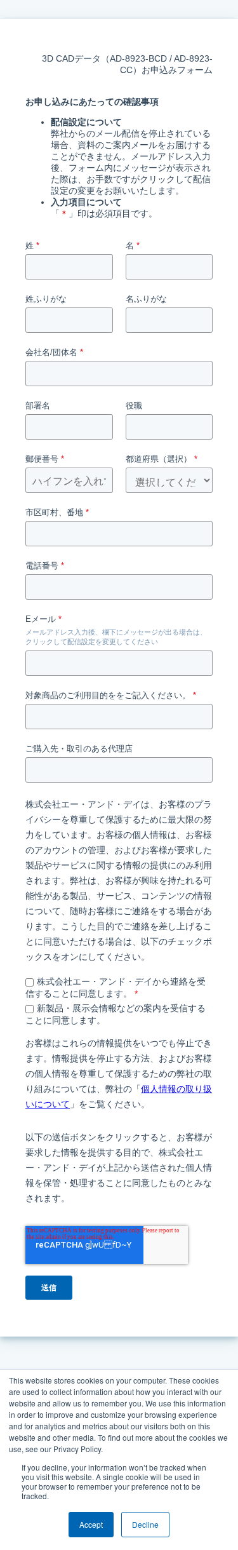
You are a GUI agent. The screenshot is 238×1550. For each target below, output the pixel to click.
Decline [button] (145, 1524)
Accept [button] (91, 1524)
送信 (48, 1287)
